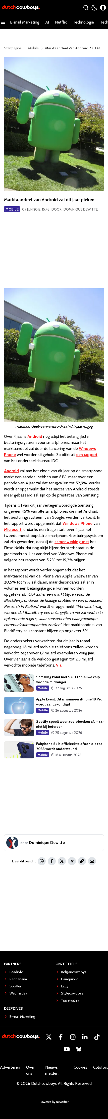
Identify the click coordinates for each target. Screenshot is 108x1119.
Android (34, 436)
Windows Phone (77, 523)
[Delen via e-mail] (92, 861)
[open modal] (103, 8)
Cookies (80, 1067)
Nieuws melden (52, 1070)
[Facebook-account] (61, 1037)
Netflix (61, 22)
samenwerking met (72, 541)
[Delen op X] (62, 861)
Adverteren (10, 1067)
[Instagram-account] (73, 1037)
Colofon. (100, 1067)
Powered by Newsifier (54, 1102)
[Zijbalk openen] (3, 22)
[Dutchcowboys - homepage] (21, 7)
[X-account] (49, 1037)
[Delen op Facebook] (52, 861)
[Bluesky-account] (79, 1049)
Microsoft (13, 529)
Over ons (30, 1070)
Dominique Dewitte (81, 209)
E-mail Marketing (24, 22)
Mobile (12, 209)
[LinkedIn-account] (85, 1037)
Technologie (83, 22)
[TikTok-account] (97, 1037)
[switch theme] (94, 7)
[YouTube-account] (67, 1049)
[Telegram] (72, 861)
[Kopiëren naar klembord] (82, 861)
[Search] (86, 8)
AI (47, 22)
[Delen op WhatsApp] (42, 861)
